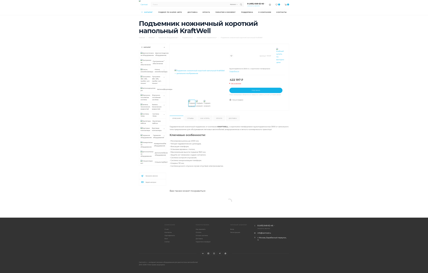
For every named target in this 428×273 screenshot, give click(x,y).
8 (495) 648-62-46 (255, 4)
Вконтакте (202, 253)
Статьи (167, 242)
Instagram (214, 253)
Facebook (208, 253)
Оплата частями (202, 235)
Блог (166, 238)
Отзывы (190, 118)
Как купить (205, 118)
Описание (176, 118)
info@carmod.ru (264, 233)
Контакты (168, 232)
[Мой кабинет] (270, 5)
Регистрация (235, 232)
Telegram (219, 253)
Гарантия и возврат (203, 242)
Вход (232, 229)
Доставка (233, 118)
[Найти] (241, 4)
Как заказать (200, 229)
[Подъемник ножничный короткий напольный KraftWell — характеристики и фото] (200, 72)
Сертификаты (170, 235)
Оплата (219, 118)
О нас (167, 229)
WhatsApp (225, 253)
